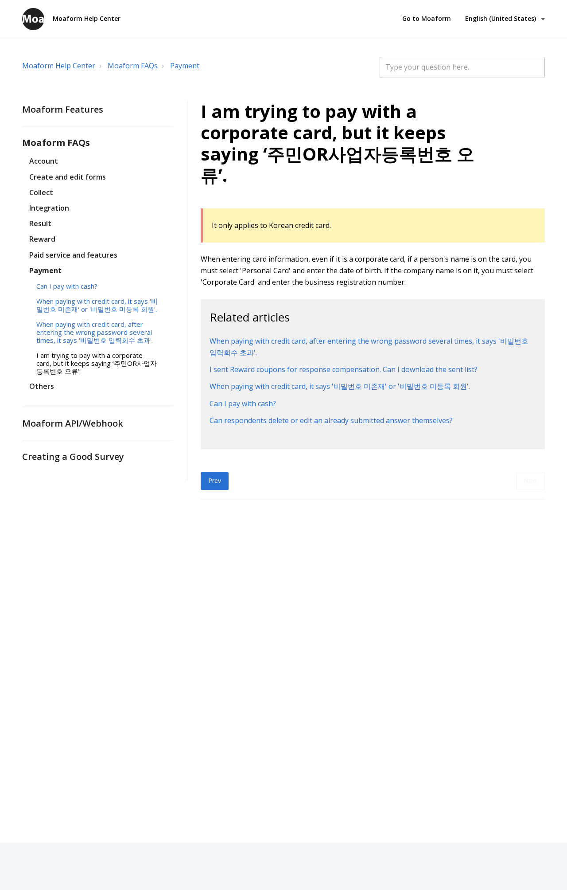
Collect (41, 192)
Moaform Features (62, 109)
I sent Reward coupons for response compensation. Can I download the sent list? (344, 369)
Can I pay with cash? (66, 286)
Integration (49, 208)
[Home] (33, 19)
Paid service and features (73, 255)
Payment (184, 66)
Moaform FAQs (133, 66)
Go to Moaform (426, 18)
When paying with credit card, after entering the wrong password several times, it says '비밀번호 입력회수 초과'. (94, 332)
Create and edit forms (67, 177)
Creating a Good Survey (73, 456)
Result (40, 223)
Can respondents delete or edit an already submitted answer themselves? (331, 420)
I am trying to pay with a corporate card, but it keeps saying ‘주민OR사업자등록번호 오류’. (96, 363)
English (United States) (501, 18)
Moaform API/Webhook (72, 423)
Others (41, 386)
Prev (214, 480)
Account (43, 161)
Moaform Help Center (58, 66)
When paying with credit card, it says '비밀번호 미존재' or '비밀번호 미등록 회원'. (97, 305)
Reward (42, 239)
